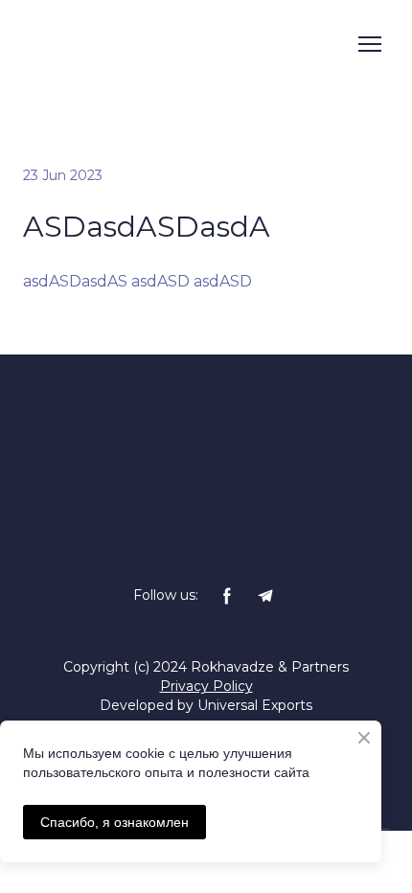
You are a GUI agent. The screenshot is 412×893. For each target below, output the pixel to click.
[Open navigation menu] (370, 44)
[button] (227, 596)
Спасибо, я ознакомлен (114, 822)
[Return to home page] (155, 44)
